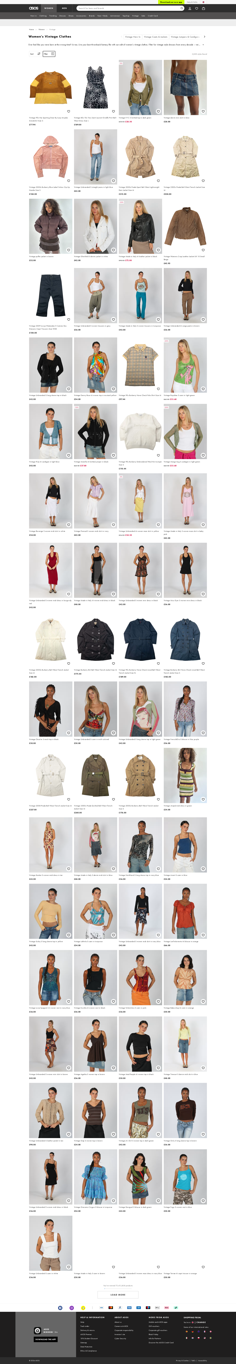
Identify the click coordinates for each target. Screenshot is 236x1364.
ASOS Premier (86, 1334)
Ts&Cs (193, 1360)
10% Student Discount (89, 1338)
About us (118, 1322)
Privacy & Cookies (182, 1360)
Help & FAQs (192, 2)
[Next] (205, 37)
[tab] (33, 15)
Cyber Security (120, 1338)
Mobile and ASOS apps (158, 1322)
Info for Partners (155, 1338)
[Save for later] (69, 111)
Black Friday (153, 1334)
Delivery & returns (87, 1330)
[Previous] (121, 37)
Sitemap (83, 1342)
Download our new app (171, 2)
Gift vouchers (154, 1326)
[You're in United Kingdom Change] (203, 2)
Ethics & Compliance (88, 1351)
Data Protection (86, 1346)
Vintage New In (133, 36)
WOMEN (48, 8)
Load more (118, 1294)
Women (42, 29)
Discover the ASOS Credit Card (161, 1342)
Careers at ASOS (121, 1326)
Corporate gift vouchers (158, 1330)
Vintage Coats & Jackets (155, 36)
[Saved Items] (196, 8)
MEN (64, 8)
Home (31, 29)
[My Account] (189, 8)
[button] (187, 1332)
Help (82, 1322)
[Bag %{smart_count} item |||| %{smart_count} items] (203, 8)
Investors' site (120, 1334)
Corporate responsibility (124, 1330)
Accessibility (202, 1360)
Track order (84, 1326)
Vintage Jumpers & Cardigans (185, 36)
